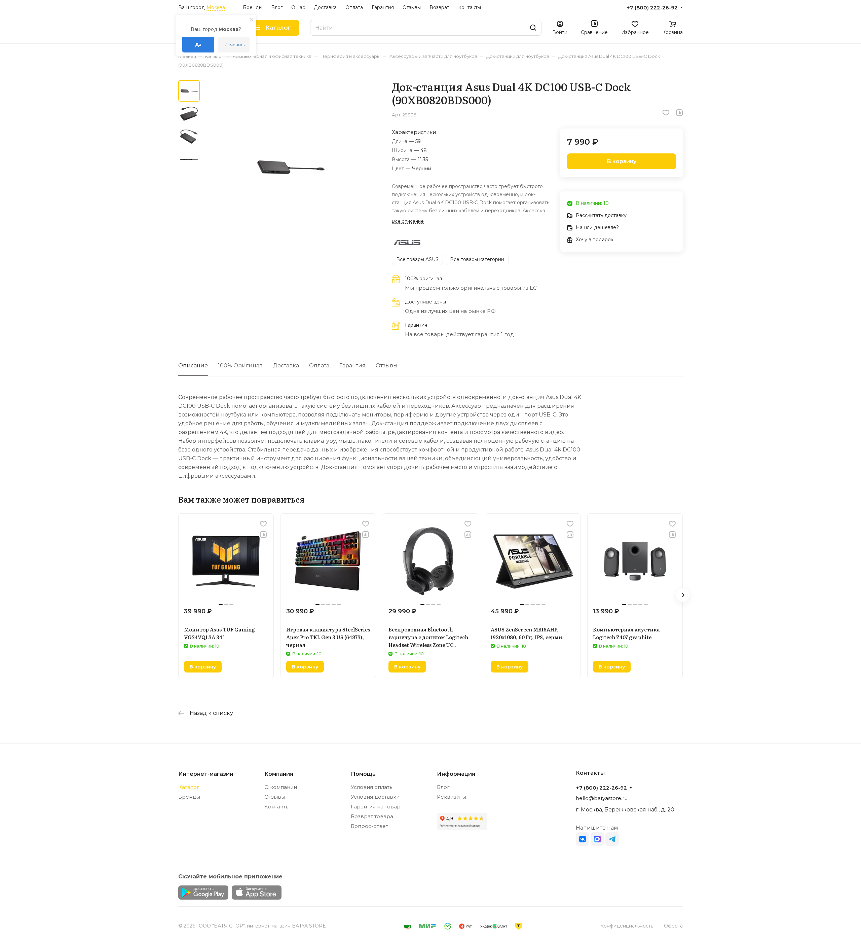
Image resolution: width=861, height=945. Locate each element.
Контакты (277, 806)
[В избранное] (666, 112)
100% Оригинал (240, 365)
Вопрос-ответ (369, 826)
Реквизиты (451, 797)
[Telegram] (612, 839)
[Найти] (533, 28)
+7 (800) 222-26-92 (652, 8)
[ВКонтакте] (582, 839)
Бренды (189, 797)
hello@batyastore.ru (602, 798)
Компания (278, 774)
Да (198, 44)
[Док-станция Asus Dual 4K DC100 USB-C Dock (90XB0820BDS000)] (291, 167)
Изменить (234, 44)
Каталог (188, 787)
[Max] (597, 839)
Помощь (363, 774)
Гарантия (352, 365)
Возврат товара (372, 816)
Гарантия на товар (376, 806)
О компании (280, 787)
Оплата (319, 365)
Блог (443, 787)
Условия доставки (375, 797)
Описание (193, 365)
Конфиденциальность (626, 926)
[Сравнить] (679, 112)
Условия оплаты (372, 787)
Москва (216, 7)
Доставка (286, 365)
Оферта (673, 926)
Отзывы (387, 365)
